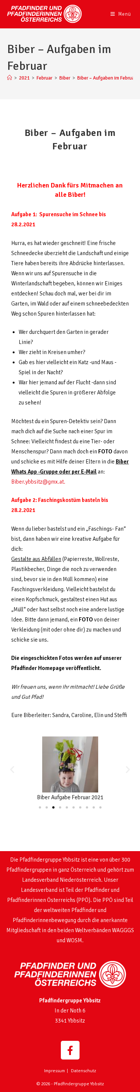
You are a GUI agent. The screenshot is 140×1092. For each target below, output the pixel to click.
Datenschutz (83, 1071)
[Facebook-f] (70, 1050)
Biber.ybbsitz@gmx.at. (38, 481)
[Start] (9, 78)
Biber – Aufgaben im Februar (106, 78)
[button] (12, 769)
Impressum (54, 1071)
